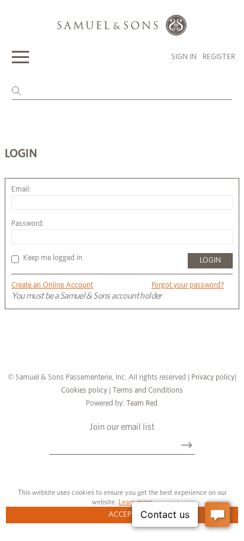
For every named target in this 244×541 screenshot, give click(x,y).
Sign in (184, 57)
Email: (21, 189)
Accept (122, 515)
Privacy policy (213, 377)
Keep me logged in (52, 258)
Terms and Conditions (147, 390)
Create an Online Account (52, 285)
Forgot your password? (188, 285)
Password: (27, 224)
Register (219, 57)
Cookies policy (84, 390)
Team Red (142, 403)
